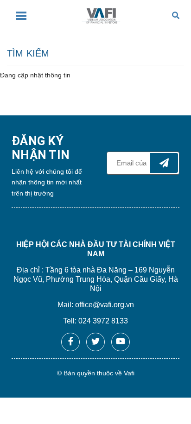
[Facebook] (70, 342)
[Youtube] (120, 342)
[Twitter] (95, 342)
